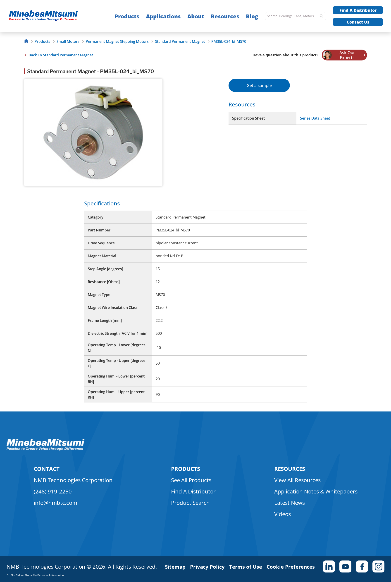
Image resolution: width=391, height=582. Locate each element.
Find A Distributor (358, 10)
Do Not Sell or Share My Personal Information (35, 575)
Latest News (289, 502)
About (195, 16)
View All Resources (297, 480)
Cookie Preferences (291, 566)
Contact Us (358, 22)
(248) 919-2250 (53, 491)
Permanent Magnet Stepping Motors (117, 41)
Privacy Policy (207, 566)
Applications (163, 16)
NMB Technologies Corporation (73, 480)
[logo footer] (46, 449)
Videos (282, 514)
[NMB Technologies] (27, 41)
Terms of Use (245, 566)
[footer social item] (329, 566)
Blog (252, 16)
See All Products (191, 480)
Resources (225, 16)
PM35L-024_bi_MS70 (228, 41)
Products (127, 16)
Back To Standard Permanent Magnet (61, 55)
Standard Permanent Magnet (180, 41)
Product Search (190, 502)
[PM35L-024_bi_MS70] (52, 16)
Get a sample (259, 85)
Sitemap (175, 566)
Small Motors (68, 41)
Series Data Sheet (315, 118)
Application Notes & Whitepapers (316, 491)
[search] (321, 16)
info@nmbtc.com (55, 502)
